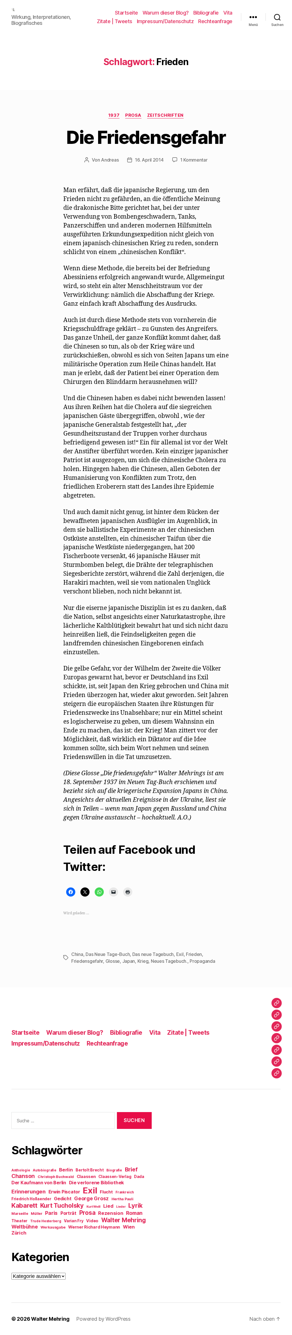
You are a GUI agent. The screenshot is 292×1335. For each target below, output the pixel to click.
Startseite (126, 13)
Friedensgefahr (87, 961)
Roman (134, 1213)
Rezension (110, 1213)
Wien (129, 1227)
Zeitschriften (165, 115)
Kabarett (24, 1205)
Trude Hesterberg (45, 1221)
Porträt (68, 1213)
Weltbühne (24, 1227)
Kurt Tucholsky (62, 1205)
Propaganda (202, 961)
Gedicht (62, 1198)
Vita (227, 13)
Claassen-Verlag (114, 1176)
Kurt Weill (93, 1207)
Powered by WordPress (103, 1319)
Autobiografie (44, 1170)
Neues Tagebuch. (169, 961)
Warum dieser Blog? (166, 13)
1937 (113, 115)
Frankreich (124, 1192)
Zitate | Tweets (114, 21)
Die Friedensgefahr (146, 137)
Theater (19, 1221)
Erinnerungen (28, 1191)
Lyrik (135, 1205)
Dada (139, 1176)
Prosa (133, 115)
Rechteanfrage (215, 21)
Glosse (113, 961)
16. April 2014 (149, 160)
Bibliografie (206, 13)
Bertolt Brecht (90, 1170)
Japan (128, 961)
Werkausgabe (52, 1227)
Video (92, 1220)
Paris (51, 1213)
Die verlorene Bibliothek (96, 1182)
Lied (108, 1206)
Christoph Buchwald (56, 1177)
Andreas (110, 160)
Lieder (120, 1207)
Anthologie (20, 1170)
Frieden (194, 954)
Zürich (18, 1233)
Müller (36, 1213)
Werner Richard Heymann (94, 1227)
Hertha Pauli (122, 1199)
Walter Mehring (123, 1220)
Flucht (106, 1192)
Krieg (143, 961)
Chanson (23, 1176)
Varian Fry (73, 1221)
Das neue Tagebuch (153, 954)
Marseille (19, 1213)
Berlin (66, 1170)
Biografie (114, 1170)
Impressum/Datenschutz (165, 21)
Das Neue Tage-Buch (108, 954)
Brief (131, 1169)
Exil (180, 954)
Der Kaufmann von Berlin (38, 1182)
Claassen (86, 1176)
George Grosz (91, 1198)
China (77, 954)
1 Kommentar (194, 160)
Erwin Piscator (64, 1192)
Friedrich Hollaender (31, 1199)
